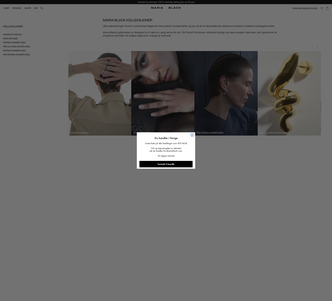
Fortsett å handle (166, 164)
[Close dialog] (192, 135)
